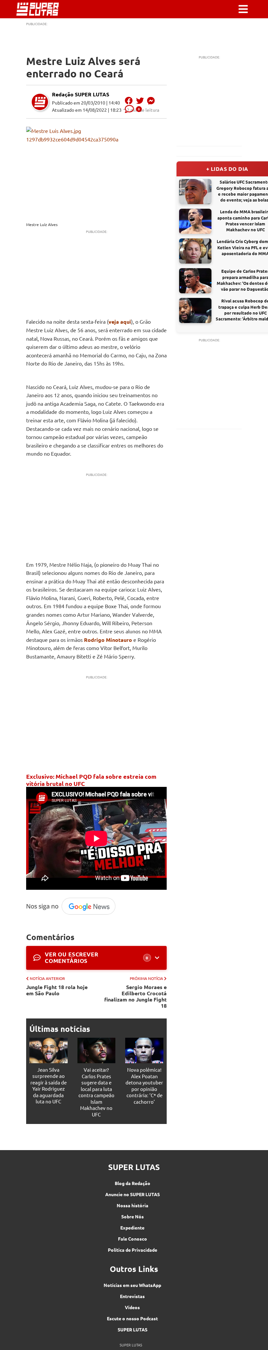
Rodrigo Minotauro (108, 639)
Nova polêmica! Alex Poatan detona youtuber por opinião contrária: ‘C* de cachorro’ (144, 1085)
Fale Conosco (132, 1239)
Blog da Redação (132, 1183)
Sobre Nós (132, 1216)
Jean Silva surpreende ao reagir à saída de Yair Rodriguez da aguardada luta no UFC (48, 1085)
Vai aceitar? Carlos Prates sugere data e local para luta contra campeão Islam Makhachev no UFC (96, 1091)
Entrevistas (132, 1296)
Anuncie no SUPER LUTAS (132, 1194)
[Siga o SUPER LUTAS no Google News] (73, 913)
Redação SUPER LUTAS (80, 94)
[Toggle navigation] (243, 9)
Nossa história (132, 1205)
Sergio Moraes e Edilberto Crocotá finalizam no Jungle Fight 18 (135, 996)
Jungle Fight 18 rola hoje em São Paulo (57, 990)
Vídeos (132, 1307)
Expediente (132, 1227)
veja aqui (120, 321)
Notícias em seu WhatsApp (132, 1285)
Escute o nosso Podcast (132, 1318)
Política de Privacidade (132, 1250)
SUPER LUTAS (132, 1329)
